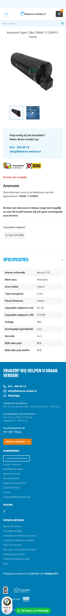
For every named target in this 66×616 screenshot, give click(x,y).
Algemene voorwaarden (14, 483)
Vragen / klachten (12, 464)
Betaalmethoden (11, 478)
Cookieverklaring (11, 487)
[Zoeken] (62, 23)
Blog (5, 563)
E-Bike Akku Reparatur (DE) (16, 559)
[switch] (7, 611)
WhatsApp (14, 396)
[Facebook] (4, 511)
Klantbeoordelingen (12, 531)
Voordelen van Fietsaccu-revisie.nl (19, 535)
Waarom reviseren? (12, 545)
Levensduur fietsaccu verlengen (18, 540)
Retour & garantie (11, 473)
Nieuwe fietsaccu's (12, 526)
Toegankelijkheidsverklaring (16, 497)
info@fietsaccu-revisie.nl (25, 152)
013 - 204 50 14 (19, 147)
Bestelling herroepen (13, 469)
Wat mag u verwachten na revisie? (20, 549)
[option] (33, 71)
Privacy (6, 492)
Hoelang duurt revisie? (14, 554)
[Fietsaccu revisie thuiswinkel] (13, 166)
